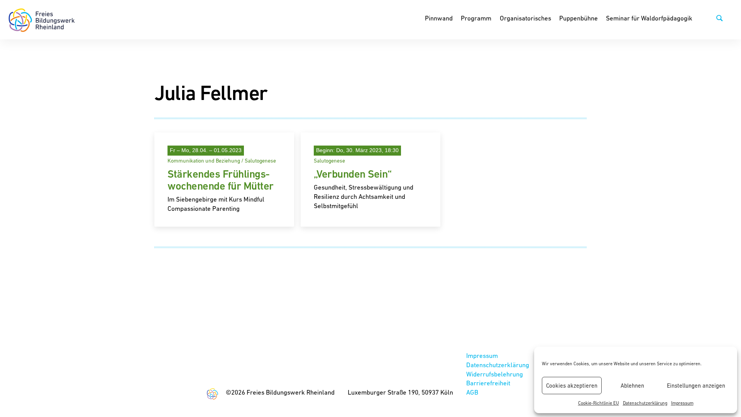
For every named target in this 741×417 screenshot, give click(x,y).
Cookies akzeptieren (571, 385)
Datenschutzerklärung (645, 403)
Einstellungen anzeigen (696, 385)
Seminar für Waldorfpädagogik (649, 18)
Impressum (682, 403)
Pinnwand (439, 18)
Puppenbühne (578, 18)
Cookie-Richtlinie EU (598, 403)
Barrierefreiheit (488, 383)
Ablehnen (632, 385)
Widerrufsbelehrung (494, 374)
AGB (472, 392)
